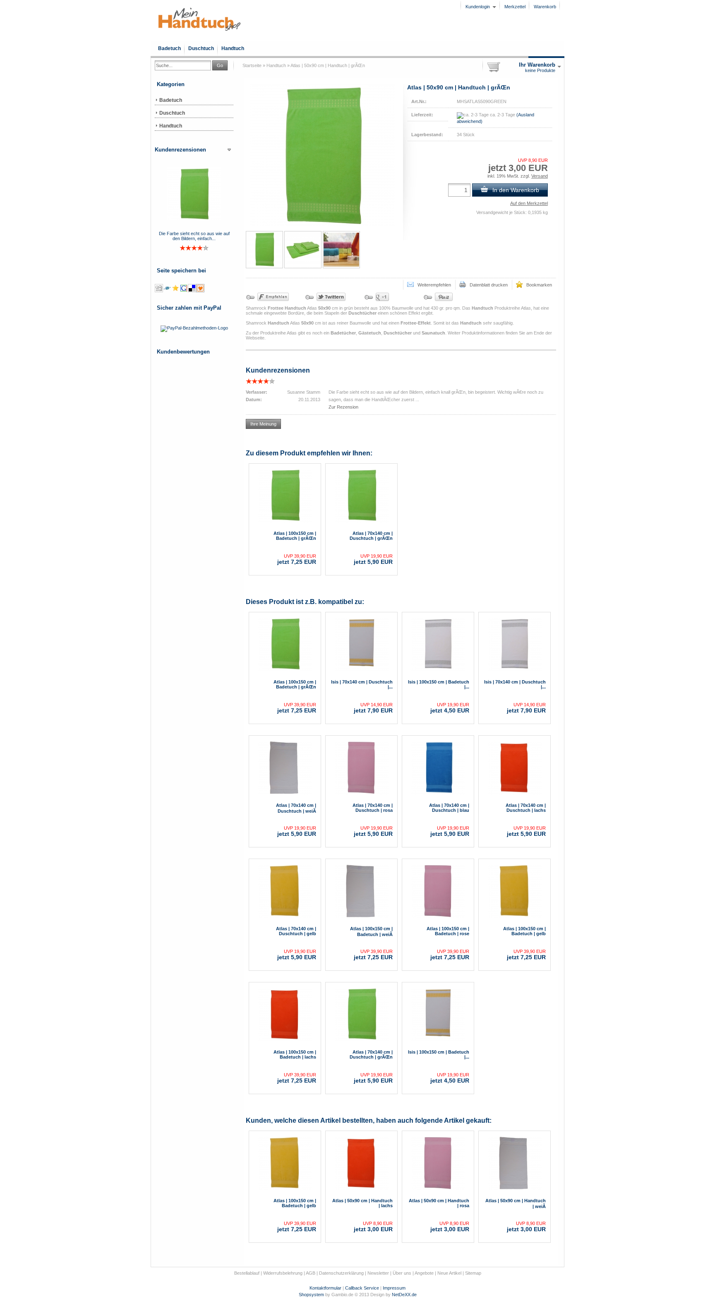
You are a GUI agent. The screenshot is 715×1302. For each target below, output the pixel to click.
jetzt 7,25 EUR (296, 559)
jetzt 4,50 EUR (449, 708)
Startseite (252, 65)
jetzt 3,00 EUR (373, 1226)
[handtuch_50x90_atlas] (264, 249)
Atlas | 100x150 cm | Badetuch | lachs (295, 1054)
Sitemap (473, 1273)
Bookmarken (537, 284)
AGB (310, 1273)
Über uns (402, 1273)
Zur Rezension (343, 406)
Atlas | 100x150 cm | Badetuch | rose (448, 931)
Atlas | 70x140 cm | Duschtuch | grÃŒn (371, 536)
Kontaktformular (325, 1287)
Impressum (394, 1287)
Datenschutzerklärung (341, 1273)
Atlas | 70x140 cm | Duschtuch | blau (449, 808)
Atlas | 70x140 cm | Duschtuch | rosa (373, 808)
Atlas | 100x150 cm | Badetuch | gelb (524, 931)
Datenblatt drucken (487, 284)
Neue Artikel (449, 1273)
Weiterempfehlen (432, 284)
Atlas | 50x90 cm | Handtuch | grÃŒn (327, 65)
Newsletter (378, 1273)
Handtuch (232, 48)
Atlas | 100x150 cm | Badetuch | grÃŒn (295, 536)
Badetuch (169, 48)
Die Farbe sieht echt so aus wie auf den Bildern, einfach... (194, 236)
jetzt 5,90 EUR (373, 559)
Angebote (424, 1273)
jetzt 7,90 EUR (373, 708)
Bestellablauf (246, 1273)
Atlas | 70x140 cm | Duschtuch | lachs (526, 808)
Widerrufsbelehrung (282, 1273)
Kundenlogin (480, 6)
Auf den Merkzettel (529, 203)
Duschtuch (201, 48)
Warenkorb (545, 6)
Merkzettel (514, 6)
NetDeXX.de (404, 1294)
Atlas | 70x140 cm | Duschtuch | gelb (296, 931)
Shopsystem (311, 1294)
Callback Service (362, 1287)
